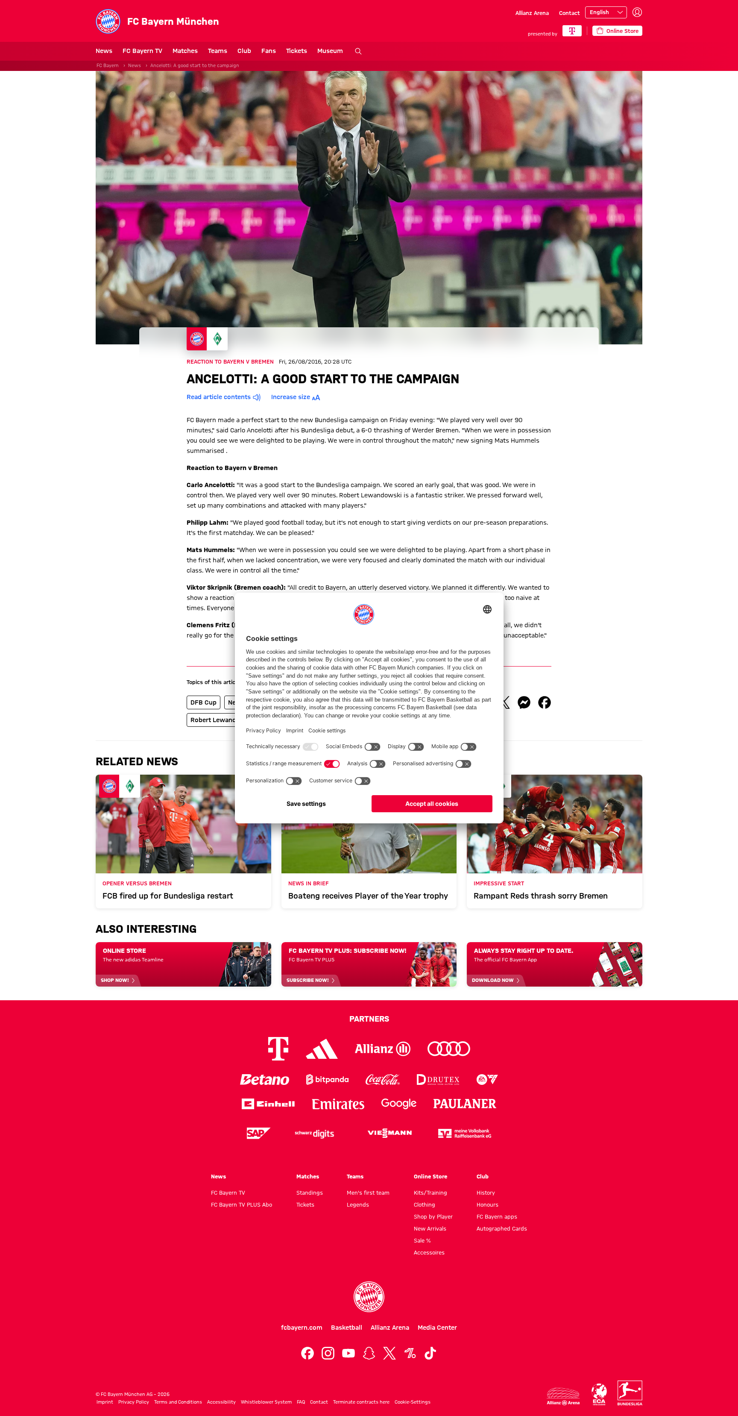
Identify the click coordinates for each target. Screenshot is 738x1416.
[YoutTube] (348, 1353)
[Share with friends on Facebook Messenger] (524, 702)
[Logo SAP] (259, 1133)
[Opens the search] (358, 51)
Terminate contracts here (361, 1401)
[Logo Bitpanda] (327, 1079)
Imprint (105, 1401)
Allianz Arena (532, 13)
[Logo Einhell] (268, 1104)
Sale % (422, 1240)
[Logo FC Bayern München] (369, 1296)
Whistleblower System (266, 1401)
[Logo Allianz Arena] (563, 1396)
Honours (487, 1204)
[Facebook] (307, 1353)
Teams (217, 50)
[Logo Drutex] (438, 1079)
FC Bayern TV (142, 50)
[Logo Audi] (449, 1048)
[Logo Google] (398, 1104)
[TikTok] (430, 1353)
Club (244, 50)
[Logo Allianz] (382, 1048)
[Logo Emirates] (338, 1104)
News (104, 50)
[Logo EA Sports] (487, 1079)
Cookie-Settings (412, 1401)
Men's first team (368, 1193)
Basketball (346, 1327)
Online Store (430, 1176)
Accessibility (221, 1401)
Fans (268, 50)
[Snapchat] (369, 1353)
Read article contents (219, 397)
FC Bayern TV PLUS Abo (241, 1204)
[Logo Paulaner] (465, 1103)
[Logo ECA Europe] (599, 1394)
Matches (185, 50)
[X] (389, 1353)
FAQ (301, 1401)
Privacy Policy (133, 1401)
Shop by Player (433, 1216)
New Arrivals (430, 1228)
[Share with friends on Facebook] (544, 702)
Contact (569, 13)
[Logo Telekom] (278, 1049)
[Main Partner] (572, 30)
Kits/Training (430, 1193)
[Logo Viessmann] (389, 1133)
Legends (358, 1204)
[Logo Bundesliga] (630, 1393)
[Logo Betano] (264, 1079)
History (486, 1193)
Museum (330, 50)
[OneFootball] (410, 1353)
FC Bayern (108, 65)
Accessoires (429, 1252)
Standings (309, 1193)
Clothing (424, 1204)
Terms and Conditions (178, 1401)
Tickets (296, 50)
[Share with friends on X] (503, 702)
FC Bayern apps (497, 1216)
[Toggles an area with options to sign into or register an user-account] (637, 12)
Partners (369, 1018)
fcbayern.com (301, 1327)
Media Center (437, 1327)
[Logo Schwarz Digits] (314, 1133)
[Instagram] (328, 1353)
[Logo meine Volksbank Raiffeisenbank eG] (464, 1133)
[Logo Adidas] (322, 1048)
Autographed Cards (502, 1228)
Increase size (290, 397)
